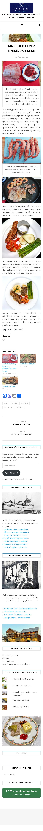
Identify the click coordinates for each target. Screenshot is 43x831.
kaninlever (24, 403)
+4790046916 (8, 661)
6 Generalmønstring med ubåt (14, 544)
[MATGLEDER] (21, 11)
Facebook (21, 753)
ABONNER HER (11, 473)
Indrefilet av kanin (9, 386)
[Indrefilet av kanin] (10, 380)
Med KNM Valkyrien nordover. (16, 529)
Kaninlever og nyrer (27, 364)
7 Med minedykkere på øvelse (14, 547)
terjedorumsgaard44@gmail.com (16, 664)
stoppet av (21, 794)
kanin (6, 403)
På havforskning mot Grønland (16, 532)
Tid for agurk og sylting (22, 685)
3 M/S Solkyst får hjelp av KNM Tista (17, 614)
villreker (19, 407)
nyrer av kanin (8, 407)
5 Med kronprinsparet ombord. (15, 541)
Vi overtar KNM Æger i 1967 (15, 535)
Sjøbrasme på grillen (21, 700)
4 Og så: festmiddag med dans (15, 538)
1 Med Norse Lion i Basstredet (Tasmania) (19, 608)
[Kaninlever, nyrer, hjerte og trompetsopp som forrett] (10, 358)
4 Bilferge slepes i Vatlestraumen (16, 617)
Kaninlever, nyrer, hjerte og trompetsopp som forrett (9, 367)
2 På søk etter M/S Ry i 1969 (14, 611)
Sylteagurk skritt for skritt (23, 679)
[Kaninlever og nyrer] (28, 358)
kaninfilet (14, 403)
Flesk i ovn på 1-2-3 (21, 706)
